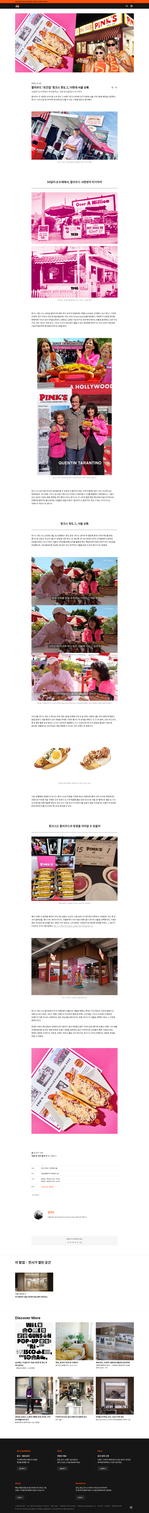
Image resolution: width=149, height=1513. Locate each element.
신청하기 (103, 1468)
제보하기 (63, 1468)
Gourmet (35, 1195)
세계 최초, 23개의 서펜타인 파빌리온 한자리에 (113, 1362)
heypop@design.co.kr (89, 1506)
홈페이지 (51, 1187)
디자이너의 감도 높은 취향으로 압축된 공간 (71, 1417)
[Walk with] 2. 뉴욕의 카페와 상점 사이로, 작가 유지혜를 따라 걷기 (33, 1418)
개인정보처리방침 (117, 1506)
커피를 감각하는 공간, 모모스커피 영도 (110, 1417)
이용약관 (107, 1506)
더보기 (19, 1497)
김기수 (51, 1212)
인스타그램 (44, 1187)
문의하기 (22, 1468)
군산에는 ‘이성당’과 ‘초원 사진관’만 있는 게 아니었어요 (31, 1363)
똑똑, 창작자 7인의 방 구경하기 (67, 1362)
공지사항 (100, 1506)
